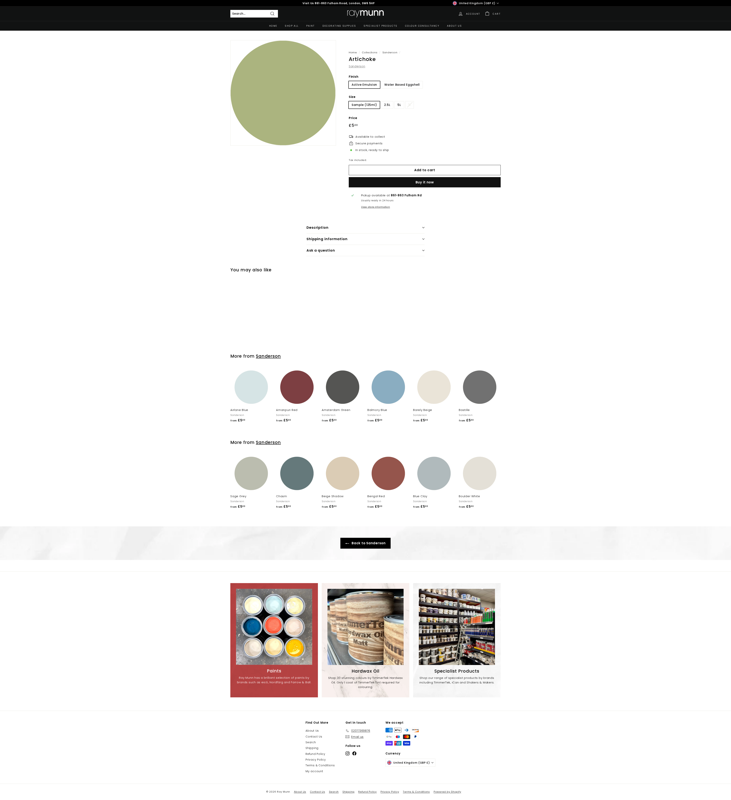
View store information (375, 207)
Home (273, 25)
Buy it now (425, 182)
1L (409, 105)
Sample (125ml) (364, 105)
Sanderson (389, 52)
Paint (310, 25)
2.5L (387, 105)
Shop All (291, 25)
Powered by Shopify (447, 792)
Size (352, 96)
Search (311, 742)
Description (317, 227)
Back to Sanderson (368, 543)
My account (314, 771)
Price (353, 118)
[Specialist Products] (457, 627)
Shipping (312, 748)
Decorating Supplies (339, 25)
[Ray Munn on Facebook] (354, 753)
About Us (454, 25)
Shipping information (327, 239)
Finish (353, 76)
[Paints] (274, 627)
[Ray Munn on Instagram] (348, 753)
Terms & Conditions (320, 765)
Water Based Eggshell (402, 84)
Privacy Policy (316, 760)
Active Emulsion (364, 84)
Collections (369, 52)
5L (399, 105)
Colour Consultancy (422, 25)
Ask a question (320, 250)
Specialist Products (380, 25)
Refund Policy (315, 754)
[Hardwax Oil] (365, 627)
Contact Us (314, 736)
